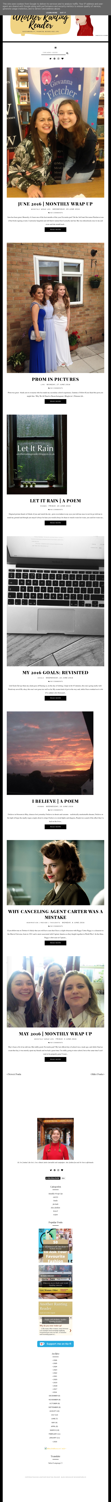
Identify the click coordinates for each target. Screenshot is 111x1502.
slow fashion (55, 1207)
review (44, 923)
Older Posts (97, 1074)
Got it (63, 13)
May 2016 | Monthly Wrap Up (55, 1033)
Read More (55, 229)
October (53, 1403)
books (55, 1200)
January (53, 1438)
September (53, 1407)
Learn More (51, 13)
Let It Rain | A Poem (55, 500)
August (53, 1411)
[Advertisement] (55, 1099)
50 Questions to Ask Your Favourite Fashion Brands (56, 1247)
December (53, 1396)
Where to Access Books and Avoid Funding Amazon (55, 1284)
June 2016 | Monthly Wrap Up (55, 204)
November (53, 1400)
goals (41, 678)
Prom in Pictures (55, 379)
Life (43, 384)
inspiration (32, 923)
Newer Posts (14, 1074)
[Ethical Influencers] (55, 1448)
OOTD (55, 1197)
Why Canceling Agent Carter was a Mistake (55, 914)
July (53, 1415)
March (53, 1430)
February (53, 1434)
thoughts (55, 923)
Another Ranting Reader (49, 1477)
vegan (55, 1214)
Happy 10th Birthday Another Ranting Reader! (55, 1320)
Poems (43, 506)
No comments (56, 213)
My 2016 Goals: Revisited (55, 672)
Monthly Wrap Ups (40, 209)
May (53, 1423)
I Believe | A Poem (55, 801)
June (53, 1419)
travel (55, 1211)
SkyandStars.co (80, 1477)
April (53, 1426)
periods (55, 1204)
